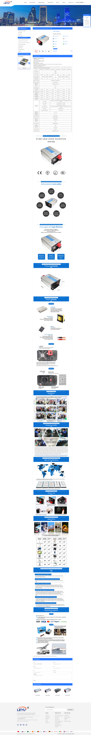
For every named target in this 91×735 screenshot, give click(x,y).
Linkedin (55, 43)
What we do (41, 2)
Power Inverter (57, 719)
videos (63, 2)
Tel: (53, 666)
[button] (29, 62)
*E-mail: (34, 666)
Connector (19, 34)
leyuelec (86, 17)
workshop (66, 718)
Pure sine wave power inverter (23, 37)
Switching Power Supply (21, 30)
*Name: (54, 662)
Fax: (34, 670)
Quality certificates (67, 721)
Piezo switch (20, 32)
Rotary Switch (20, 47)
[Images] (42, 40)
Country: (54, 670)
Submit (35, 680)
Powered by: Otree (61, 733)
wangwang (65, 41)
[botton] (19, 62)
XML (73, 733)
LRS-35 (24, 68)
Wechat (55, 46)
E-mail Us (55, 38)
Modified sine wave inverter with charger (24, 42)
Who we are (32, 2)
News (57, 2)
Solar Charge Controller (21, 44)
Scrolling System (58, 722)
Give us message (87, 26)
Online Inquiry (55, 48)
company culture (67, 717)
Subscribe (70, 709)
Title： (34, 662)
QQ (64, 38)
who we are (66, 715)
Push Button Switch (21, 49)
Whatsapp (65, 43)
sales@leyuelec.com (22, 718)
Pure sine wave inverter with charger (24, 39)
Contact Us (71, 2)
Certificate (50, 2)
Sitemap (71, 733)
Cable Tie (19, 51)
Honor (65, 719)
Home (25, 2)
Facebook (55, 41)
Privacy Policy (67, 733)
